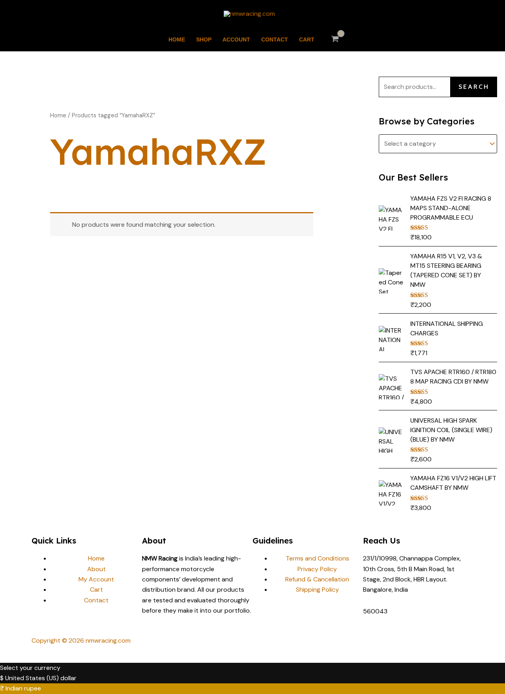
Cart (306, 39)
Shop (203, 39)
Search (473, 86)
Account (236, 39)
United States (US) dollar (41, 678)
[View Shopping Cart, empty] (335, 39)
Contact (274, 39)
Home (176, 39)
